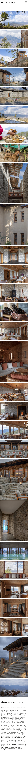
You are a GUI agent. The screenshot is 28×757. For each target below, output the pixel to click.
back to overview (6, 752)
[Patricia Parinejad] (8, 3)
